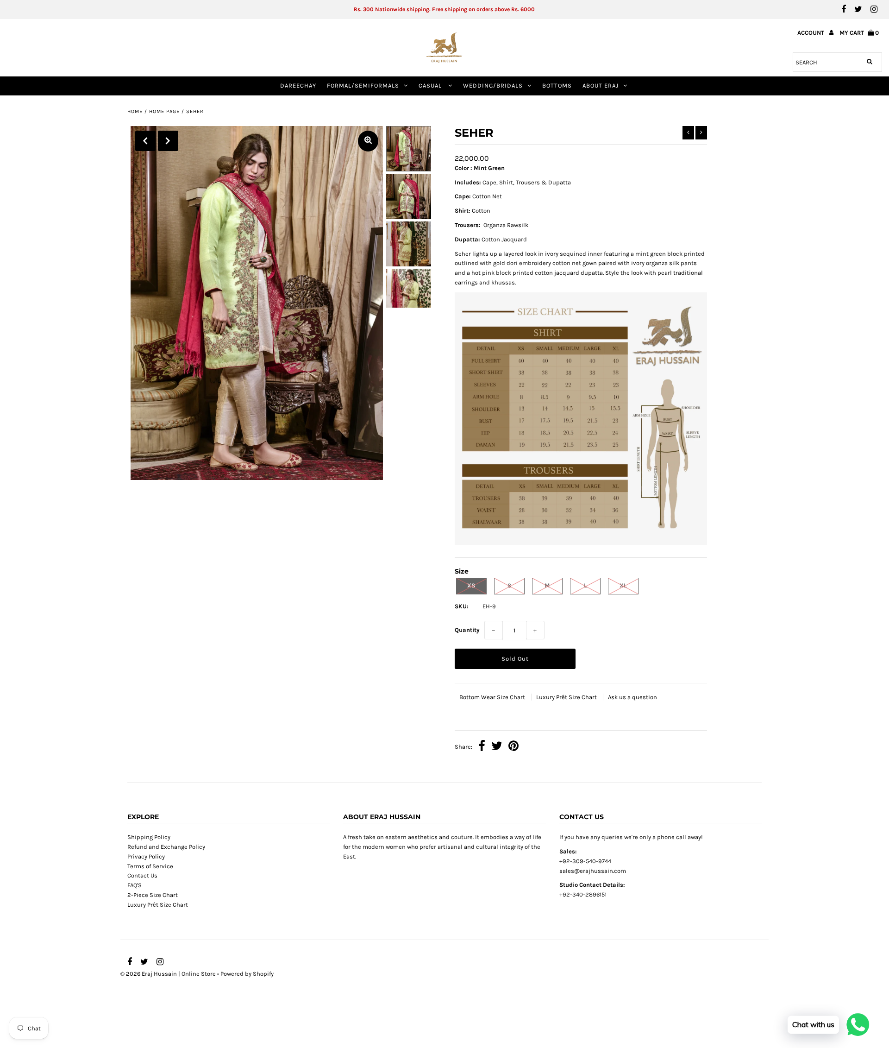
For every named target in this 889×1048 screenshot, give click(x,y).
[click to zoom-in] (368, 141)
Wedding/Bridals (493, 85)
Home (135, 111)
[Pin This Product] (513, 747)
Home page (164, 111)
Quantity (467, 629)
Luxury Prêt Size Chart (567, 697)
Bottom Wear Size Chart (492, 697)
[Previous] (145, 141)
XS (471, 585)
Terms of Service (150, 866)
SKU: (462, 606)
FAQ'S (134, 885)
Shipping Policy (148, 836)
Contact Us (142, 875)
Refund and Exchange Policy (166, 846)
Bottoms (557, 85)
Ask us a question (632, 697)
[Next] (168, 141)
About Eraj (600, 85)
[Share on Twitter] (496, 747)
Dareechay (298, 85)
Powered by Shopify (247, 973)
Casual (431, 85)
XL (623, 585)
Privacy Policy (146, 856)
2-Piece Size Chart (152, 894)
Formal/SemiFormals (363, 85)
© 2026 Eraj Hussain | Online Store (168, 973)
